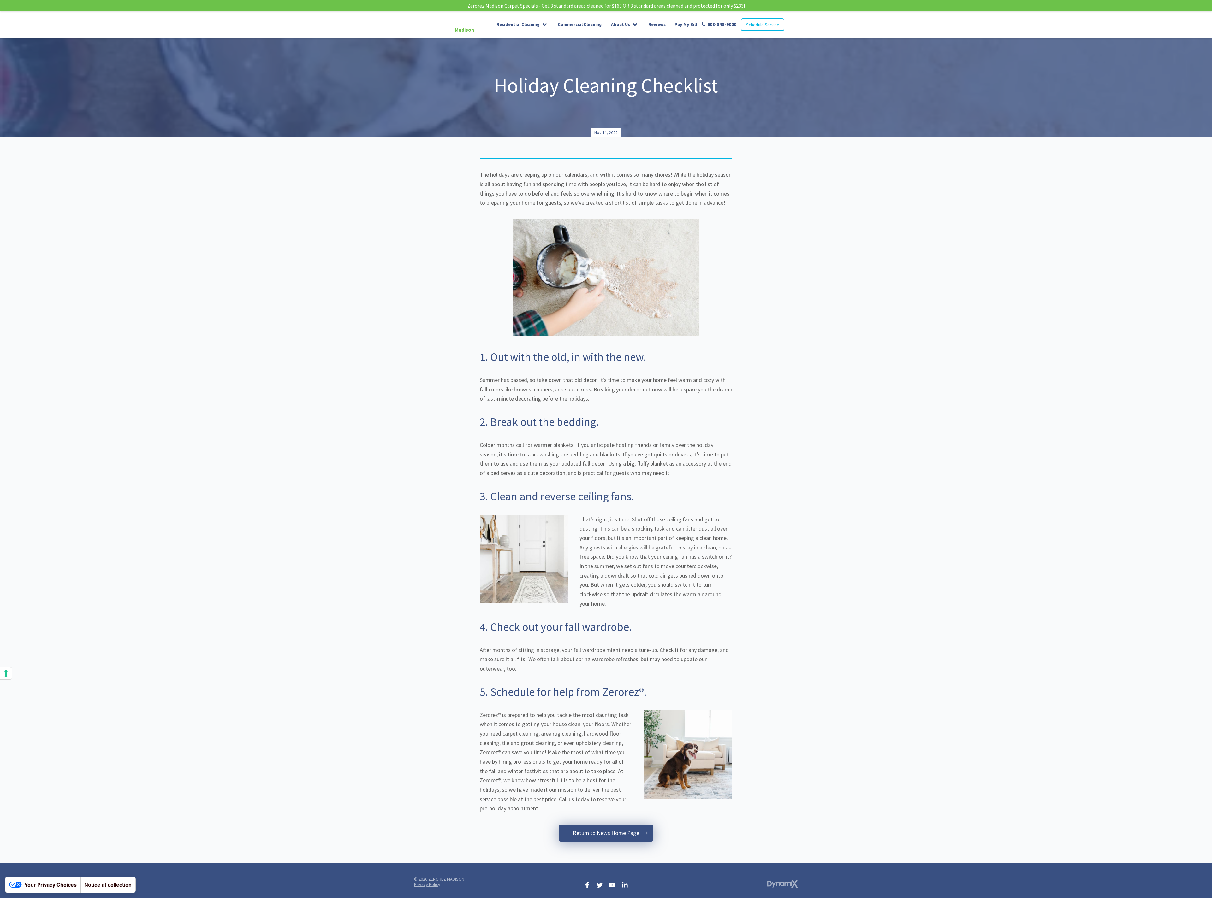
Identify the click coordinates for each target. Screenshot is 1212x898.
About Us (620, 24)
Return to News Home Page (606, 832)
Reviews (657, 24)
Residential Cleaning (518, 24)
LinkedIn (625, 885)
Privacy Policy (427, 884)
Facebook (587, 885)
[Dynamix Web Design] (782, 884)
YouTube (612, 885)
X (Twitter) (599, 885)
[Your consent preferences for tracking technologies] (6, 673)
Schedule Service (762, 24)
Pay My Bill (685, 24)
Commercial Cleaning (580, 24)
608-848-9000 (721, 24)
